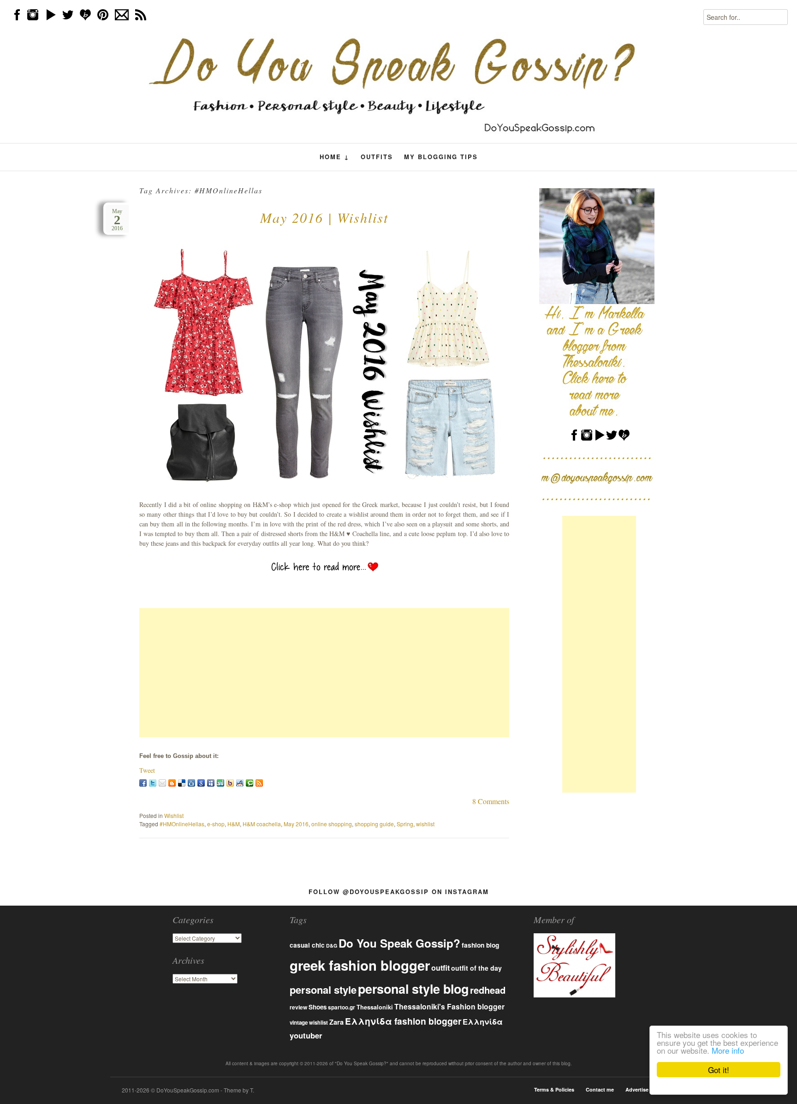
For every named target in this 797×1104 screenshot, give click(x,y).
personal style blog (413, 988)
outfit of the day (476, 968)
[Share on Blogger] (172, 783)
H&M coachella (262, 824)
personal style (323, 989)
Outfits (377, 156)
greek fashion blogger (360, 965)
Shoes (318, 1007)
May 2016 (296, 824)
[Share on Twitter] (152, 783)
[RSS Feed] (259, 783)
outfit (440, 967)
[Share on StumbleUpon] (220, 783)
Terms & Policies (554, 1089)
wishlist (425, 824)
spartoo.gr (341, 1007)
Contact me (600, 1089)
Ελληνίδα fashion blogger (403, 1020)
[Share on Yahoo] (230, 783)
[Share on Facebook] (143, 783)
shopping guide (374, 824)
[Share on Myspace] (210, 783)
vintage (299, 1022)
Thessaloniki (375, 1007)
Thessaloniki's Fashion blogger (449, 1006)
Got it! (718, 1069)
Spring (405, 824)
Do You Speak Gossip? (399, 943)
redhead (488, 990)
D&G (331, 945)
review (298, 1007)
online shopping (331, 824)
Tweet (147, 770)
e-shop (216, 824)
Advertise (636, 1089)
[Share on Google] (201, 783)
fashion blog (480, 944)
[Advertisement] (324, 672)
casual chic (307, 945)
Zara (336, 1021)
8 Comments (490, 801)
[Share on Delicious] (181, 783)
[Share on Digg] (191, 783)
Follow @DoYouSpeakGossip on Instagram (399, 891)
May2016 (117, 220)
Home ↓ (335, 157)
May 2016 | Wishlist (324, 217)
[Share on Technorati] (249, 783)
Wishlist (174, 815)
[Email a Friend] (162, 783)
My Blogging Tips (441, 156)
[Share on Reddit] (240, 783)
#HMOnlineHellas (182, 824)
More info (728, 1050)
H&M (233, 824)
